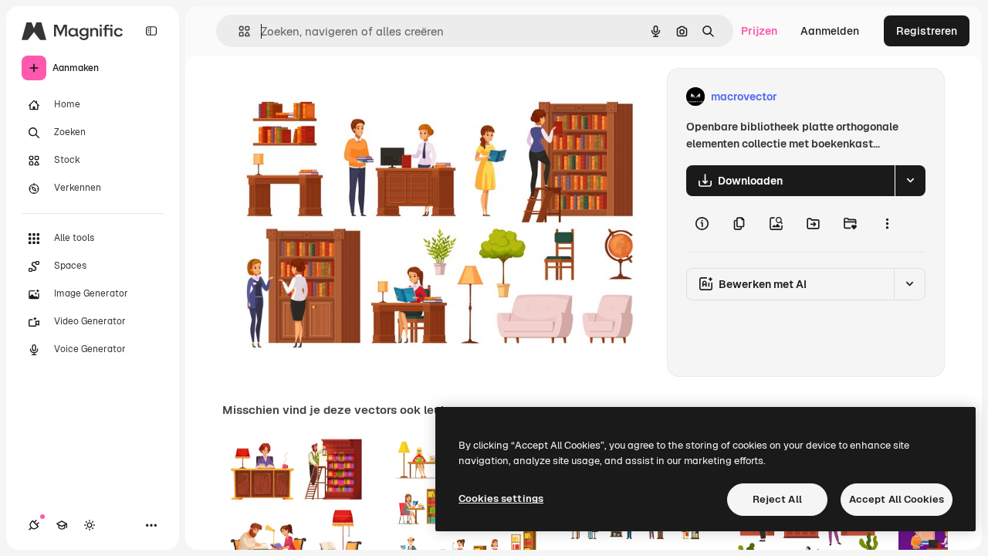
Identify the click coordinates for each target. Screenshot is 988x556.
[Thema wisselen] (89, 525)
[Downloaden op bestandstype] (910, 180)
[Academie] (61, 525)
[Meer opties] (886, 223)
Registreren (926, 31)
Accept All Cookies (896, 499)
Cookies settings (500, 498)
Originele (323, 97)
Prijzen (759, 31)
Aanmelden (829, 31)
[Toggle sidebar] (151, 31)
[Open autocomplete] (238, 31)
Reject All (777, 499)
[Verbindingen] (34, 525)
